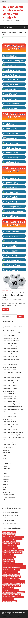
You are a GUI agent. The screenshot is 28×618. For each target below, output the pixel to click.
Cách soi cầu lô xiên (18, 536)
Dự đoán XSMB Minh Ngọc (9, 557)
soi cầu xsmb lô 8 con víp (10, 369)
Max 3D (6, 471)
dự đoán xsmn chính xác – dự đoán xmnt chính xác (13, 12)
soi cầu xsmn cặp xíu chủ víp (11, 424)
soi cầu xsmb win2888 (8, 583)
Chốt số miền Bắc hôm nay (9, 534)
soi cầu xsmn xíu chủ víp (10, 444)
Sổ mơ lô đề (6, 450)
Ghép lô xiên (5, 569)
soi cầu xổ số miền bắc (19, 583)
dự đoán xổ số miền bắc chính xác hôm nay (12, 563)
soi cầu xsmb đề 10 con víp (11, 351)
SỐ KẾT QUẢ (6, 492)
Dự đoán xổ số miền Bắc (8, 561)
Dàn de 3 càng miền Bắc (8, 543)
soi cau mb (5, 576)
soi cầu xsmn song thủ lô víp (11, 442)
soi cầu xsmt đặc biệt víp (10, 398)
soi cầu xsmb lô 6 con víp (10, 364)
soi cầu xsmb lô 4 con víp (10, 361)
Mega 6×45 (7, 468)
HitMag (17, 616)
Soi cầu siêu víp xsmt (8, 391)
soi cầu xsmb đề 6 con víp (10, 346)
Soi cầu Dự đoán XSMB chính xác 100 (11, 578)
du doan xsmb (19, 539)
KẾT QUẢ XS (6, 453)
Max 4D (6, 473)
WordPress (10, 616)
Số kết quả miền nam (9, 500)
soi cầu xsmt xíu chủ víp (10, 416)
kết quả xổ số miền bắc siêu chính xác (11, 574)
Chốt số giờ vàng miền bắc (9, 532)
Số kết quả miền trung (9, 497)
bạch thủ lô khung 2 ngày (9, 503)
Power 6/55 (7, 476)
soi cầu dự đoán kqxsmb (14, 576)
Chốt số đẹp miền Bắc (8, 536)
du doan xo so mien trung (8, 539)
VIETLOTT (5, 466)
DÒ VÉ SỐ (5, 484)
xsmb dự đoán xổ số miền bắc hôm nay (11, 594)
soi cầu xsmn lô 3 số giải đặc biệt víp (13, 432)
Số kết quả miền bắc (9, 494)
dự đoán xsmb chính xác (8, 554)
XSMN (4, 458)
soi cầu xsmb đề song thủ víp (11, 359)
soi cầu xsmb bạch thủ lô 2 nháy (12, 332)
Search (20, 316)
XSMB (4, 455)
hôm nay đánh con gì (14, 569)
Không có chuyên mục (7, 572)
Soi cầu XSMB (21, 581)
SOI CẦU (5, 482)
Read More (5, 309)
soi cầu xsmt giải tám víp (10, 401)
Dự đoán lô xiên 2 (7, 552)
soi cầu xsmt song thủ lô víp (11, 413)
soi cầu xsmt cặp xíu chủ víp (11, 396)
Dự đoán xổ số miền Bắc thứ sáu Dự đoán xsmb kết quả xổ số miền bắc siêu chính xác (13, 566)
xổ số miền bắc (20, 596)
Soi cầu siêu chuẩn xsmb (9, 367)
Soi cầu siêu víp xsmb (8, 330)
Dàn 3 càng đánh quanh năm (9, 541)
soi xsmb (14, 585)
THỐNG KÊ (6, 479)
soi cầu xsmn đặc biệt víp (10, 427)
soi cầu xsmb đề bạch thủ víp (11, 354)
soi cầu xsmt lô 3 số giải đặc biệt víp (13, 404)
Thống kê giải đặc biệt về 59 (9, 592)
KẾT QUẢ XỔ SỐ (7, 463)
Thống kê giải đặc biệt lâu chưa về (10, 590)
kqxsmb (16, 572)
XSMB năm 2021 (6, 596)
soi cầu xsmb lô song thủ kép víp (12, 377)
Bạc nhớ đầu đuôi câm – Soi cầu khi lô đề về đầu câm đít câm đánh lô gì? (13, 295)
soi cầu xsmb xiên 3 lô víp (10, 385)
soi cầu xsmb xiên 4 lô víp (10, 388)
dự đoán (17, 543)
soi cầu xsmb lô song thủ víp (11, 380)
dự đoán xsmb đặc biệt (8, 559)
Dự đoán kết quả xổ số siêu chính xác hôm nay (13, 550)
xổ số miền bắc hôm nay (8, 599)
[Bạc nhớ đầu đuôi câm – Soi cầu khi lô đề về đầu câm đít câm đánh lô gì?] (14, 282)
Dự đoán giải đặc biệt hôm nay (10, 545)
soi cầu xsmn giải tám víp (10, 429)
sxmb (19, 585)
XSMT (4, 460)
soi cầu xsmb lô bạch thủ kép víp (12, 372)
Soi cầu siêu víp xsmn (8, 419)
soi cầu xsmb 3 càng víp (10, 335)
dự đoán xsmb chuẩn (17, 552)
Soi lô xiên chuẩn (6, 585)
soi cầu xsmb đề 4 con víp (10, 343)
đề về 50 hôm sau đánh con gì (9, 601)
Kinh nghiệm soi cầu (6, 290)
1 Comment (12, 300)
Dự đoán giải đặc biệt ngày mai (10, 548)
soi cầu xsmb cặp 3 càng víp (11, 338)
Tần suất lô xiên (20, 592)
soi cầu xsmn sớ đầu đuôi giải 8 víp (13, 434)
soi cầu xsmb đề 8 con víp (10, 348)
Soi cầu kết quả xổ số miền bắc (9, 581)
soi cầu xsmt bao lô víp (9, 393)
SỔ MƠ (5, 487)
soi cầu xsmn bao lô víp (10, 421)
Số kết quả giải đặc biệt (8, 587)
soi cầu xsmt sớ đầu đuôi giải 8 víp (13, 406)
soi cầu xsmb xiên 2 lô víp (10, 383)
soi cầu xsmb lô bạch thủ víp (11, 375)
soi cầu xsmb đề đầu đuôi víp (11, 356)
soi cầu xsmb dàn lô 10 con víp (12, 340)
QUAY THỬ (6, 489)
